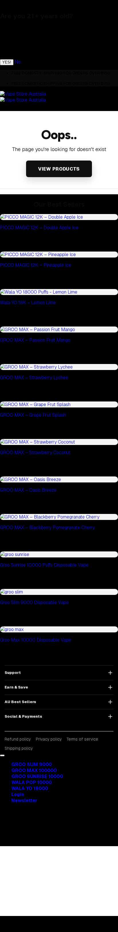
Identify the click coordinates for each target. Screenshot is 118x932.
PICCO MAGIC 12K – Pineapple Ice (35, 265)
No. (18, 62)
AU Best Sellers (20, 701)
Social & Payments (23, 716)
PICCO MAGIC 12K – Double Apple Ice (39, 228)
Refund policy (18, 739)
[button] (24, 801)
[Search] (17, 205)
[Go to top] (2, 755)
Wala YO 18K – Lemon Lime (28, 303)
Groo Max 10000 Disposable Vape (35, 640)
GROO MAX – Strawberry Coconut (35, 453)
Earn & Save (16, 687)
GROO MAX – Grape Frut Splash (33, 415)
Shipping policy (19, 748)
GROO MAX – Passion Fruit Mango (35, 340)
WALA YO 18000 (29, 788)
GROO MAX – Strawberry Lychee (34, 378)
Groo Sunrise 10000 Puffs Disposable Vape (44, 565)
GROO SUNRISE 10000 (37, 776)
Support (13, 672)
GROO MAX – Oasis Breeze (28, 490)
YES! (6, 62)
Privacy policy (49, 739)
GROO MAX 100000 (34, 770)
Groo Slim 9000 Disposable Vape (34, 602)
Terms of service (82, 739)
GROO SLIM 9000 (31, 764)
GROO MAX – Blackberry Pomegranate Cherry (47, 528)
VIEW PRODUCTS (59, 169)
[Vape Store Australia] (23, 97)
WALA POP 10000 (31, 782)
